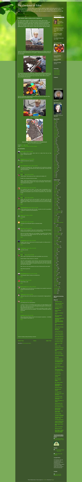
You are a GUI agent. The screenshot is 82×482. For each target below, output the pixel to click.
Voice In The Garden (59, 426)
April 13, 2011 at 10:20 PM (31, 240)
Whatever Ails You (58, 428)
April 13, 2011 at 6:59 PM (29, 197)
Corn (55, 215)
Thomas (22, 294)
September (56, 136)
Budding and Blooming (57, 329)
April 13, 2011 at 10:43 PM (31, 248)
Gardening (56, 231)
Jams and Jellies (57, 247)
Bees (55, 187)
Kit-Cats (55, 248)
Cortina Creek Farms (59, 331)
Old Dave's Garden (58, 387)
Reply (22, 155)
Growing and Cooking (59, 355)
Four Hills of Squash (59, 339)
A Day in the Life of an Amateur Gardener (59, 304)
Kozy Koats (56, 251)
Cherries (55, 205)
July (54, 123)
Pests (55, 265)
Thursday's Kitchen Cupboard (57, 289)
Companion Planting (57, 212)
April (54, 126)
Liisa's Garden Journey (57, 376)
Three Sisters (56, 286)
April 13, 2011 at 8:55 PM (27, 228)
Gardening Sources (57, 234)
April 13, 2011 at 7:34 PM (33, 207)
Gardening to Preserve (59, 347)
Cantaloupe (56, 199)
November (56, 133)
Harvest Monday (57, 241)
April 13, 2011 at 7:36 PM (28, 215)
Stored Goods (56, 282)
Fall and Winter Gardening (58, 222)
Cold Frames (56, 208)
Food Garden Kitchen (59, 338)
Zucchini (55, 293)
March (55, 120)
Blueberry (55, 192)
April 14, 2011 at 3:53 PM (28, 294)
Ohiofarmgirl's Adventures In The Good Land (58, 385)
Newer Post (21, 340)
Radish (55, 271)
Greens (55, 240)
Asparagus (56, 184)
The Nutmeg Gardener (59, 419)
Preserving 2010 (57, 74)
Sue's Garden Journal (59, 406)
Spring (55, 279)
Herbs (55, 243)
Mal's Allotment (58, 378)
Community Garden (57, 211)
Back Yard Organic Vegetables (58, 316)
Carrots (22, 146)
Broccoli (55, 195)
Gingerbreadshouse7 (25, 207)
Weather (35, 146)
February (55, 129)
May (54, 141)
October (55, 134)
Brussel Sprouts (56, 197)
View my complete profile (58, 25)
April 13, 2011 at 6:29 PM (29, 159)
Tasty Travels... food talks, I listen (59, 411)
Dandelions (56, 218)
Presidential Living (58, 396)
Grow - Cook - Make (58, 353)
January (55, 130)
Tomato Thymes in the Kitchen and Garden (59, 422)
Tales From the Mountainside (58, 409)
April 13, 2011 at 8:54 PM (29, 221)
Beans (55, 185)
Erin (21, 280)
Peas (55, 262)
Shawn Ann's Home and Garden (58, 398)
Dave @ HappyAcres (24, 165)
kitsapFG (22, 315)
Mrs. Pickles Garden (59, 382)
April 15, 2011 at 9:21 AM (28, 315)
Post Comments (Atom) (27, 343)
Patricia (22, 151)
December (56, 148)
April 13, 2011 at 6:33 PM (33, 165)
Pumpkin (55, 269)
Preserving (56, 268)
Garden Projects (57, 230)
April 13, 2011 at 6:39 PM (29, 174)
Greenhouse (56, 238)
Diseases (55, 219)
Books (55, 194)
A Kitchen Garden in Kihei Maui (59, 308)
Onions (32, 146)
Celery (55, 204)
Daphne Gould (23, 286)
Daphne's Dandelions (59, 334)
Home (34, 340)
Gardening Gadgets (57, 233)
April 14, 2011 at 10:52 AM (31, 286)
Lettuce (55, 254)
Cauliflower (56, 202)
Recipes (55, 274)
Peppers (55, 264)
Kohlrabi (55, 250)
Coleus (55, 209)
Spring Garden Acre (58, 403)
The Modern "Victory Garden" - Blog (59, 417)
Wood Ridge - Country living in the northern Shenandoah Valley (59, 431)
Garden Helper (26, 146)
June (55, 124)
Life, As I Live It (58, 373)
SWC (55, 285)
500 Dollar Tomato (58, 301)
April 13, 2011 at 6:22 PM (28, 151)
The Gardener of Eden (29, 5)
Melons (55, 257)
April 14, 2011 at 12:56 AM (29, 254)
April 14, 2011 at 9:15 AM (26, 280)
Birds (55, 188)
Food (55, 226)
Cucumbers (56, 216)
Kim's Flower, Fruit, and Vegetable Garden (59, 370)
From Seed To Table (59, 341)
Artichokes (56, 181)
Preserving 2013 (57, 70)
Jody (21, 228)
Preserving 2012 (57, 71)
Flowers (55, 224)
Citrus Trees (56, 206)
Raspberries (56, 272)
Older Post (48, 340)
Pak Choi (55, 261)
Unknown (22, 221)
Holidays (55, 244)
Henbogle (57, 357)
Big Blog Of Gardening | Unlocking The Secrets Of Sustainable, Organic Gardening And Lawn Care (59, 320)
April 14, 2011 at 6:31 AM (32, 273)
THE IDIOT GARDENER (59, 415)
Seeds (55, 275)
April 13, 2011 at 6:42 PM (31, 187)
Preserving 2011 (57, 73)
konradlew (44, 479)
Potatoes (55, 267)
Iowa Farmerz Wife (58, 363)
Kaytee (22, 215)
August (55, 122)
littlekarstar (23, 159)
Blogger (52, 479)
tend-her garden (58, 413)
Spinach (55, 278)
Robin (22, 174)
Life (30, 146)
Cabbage (55, 198)
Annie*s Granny (24, 187)
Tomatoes (55, 290)
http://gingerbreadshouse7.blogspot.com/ (59, 361)
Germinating (56, 237)
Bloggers (55, 191)
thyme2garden (23, 240)
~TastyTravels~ (23, 248)
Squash (55, 281)
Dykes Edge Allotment (59, 336)
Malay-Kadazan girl (24, 273)
